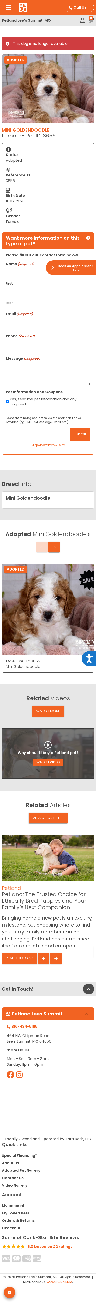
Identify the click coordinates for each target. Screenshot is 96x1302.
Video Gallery (14, 1185)
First (9, 283)
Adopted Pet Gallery (21, 1170)
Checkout (11, 1228)
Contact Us (13, 1178)
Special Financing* (19, 1155)
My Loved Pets (15, 1213)
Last (9, 302)
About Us (10, 1163)
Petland (11, 888)
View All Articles (48, 818)
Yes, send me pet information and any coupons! (43, 402)
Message (23, 358)
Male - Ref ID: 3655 (23, 661)
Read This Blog (19, 958)
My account (13, 1205)
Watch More (48, 711)
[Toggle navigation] (8, 7)
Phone (20, 336)
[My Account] (82, 20)
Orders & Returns (18, 1220)
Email (19, 314)
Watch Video (48, 762)
